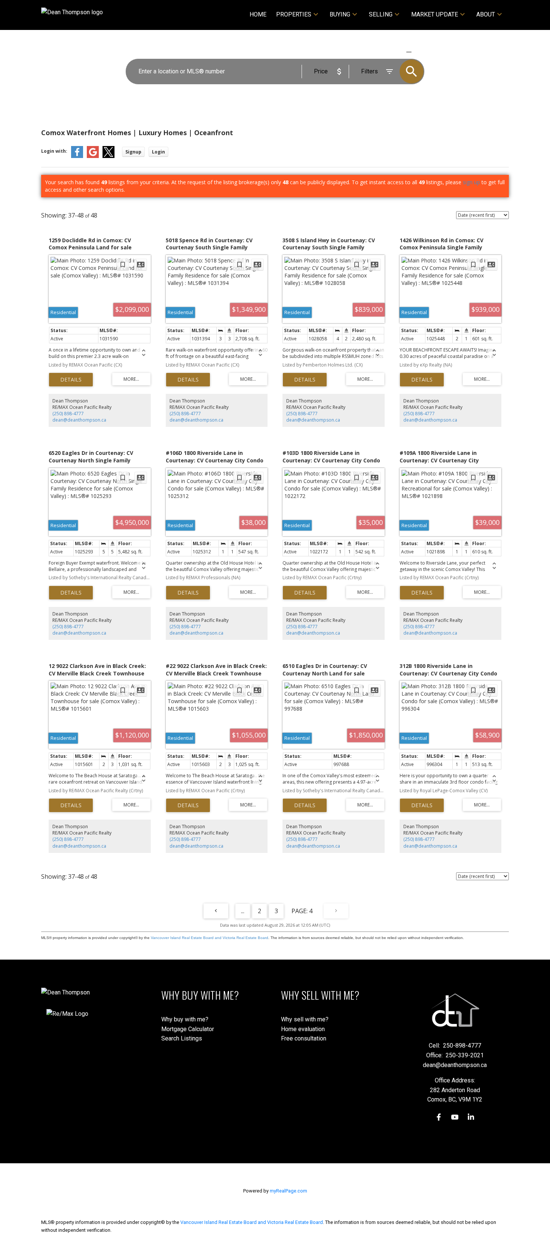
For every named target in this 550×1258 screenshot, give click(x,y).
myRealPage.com (288, 1191)
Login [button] (158, 152)
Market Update (434, 14)
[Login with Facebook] (77, 156)
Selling (380, 14)
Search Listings (181, 1038)
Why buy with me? (184, 1019)
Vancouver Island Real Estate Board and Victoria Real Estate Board (209, 938)
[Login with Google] (93, 156)
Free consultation (303, 1038)
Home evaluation (303, 1029)
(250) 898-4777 (68, 413)
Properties (293, 14)
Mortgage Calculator (187, 1029)
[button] (438, 1117)
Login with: (54, 151)
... (242, 911)
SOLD (420, 51)
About (485, 14)
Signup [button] (133, 152)
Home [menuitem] (258, 14)
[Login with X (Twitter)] (108, 156)
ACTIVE (391, 51)
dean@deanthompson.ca (79, 420)
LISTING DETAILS (71, 379)
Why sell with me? (305, 1019)
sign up (471, 182)
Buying (340, 14)
